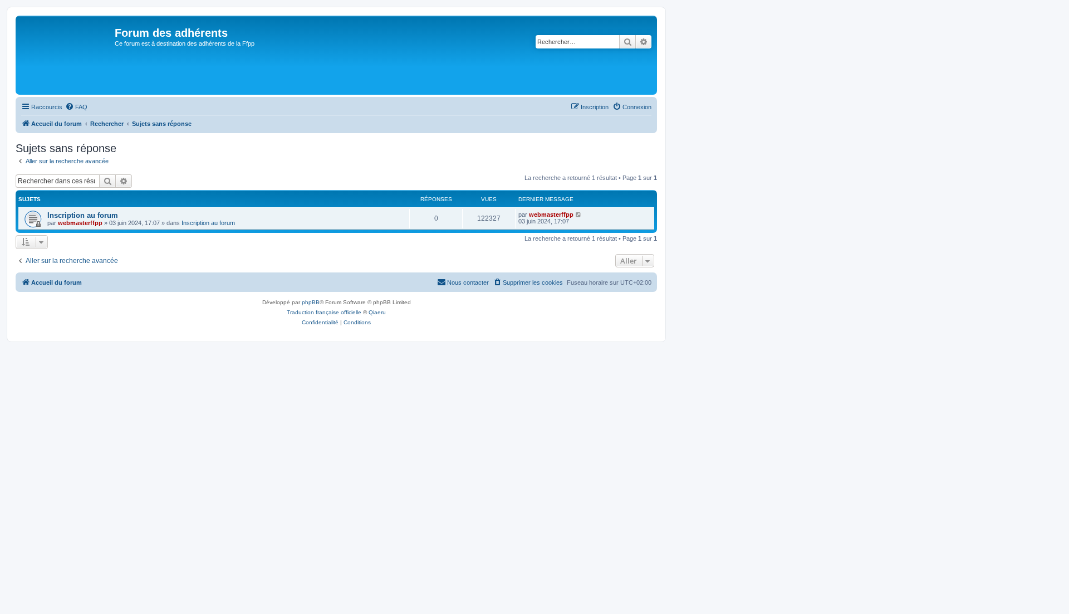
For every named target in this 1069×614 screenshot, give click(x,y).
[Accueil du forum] (66, 55)
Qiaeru (377, 312)
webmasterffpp (80, 223)
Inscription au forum (82, 215)
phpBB (311, 302)
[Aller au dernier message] (578, 214)
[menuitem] (76, 107)
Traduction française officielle (324, 312)
